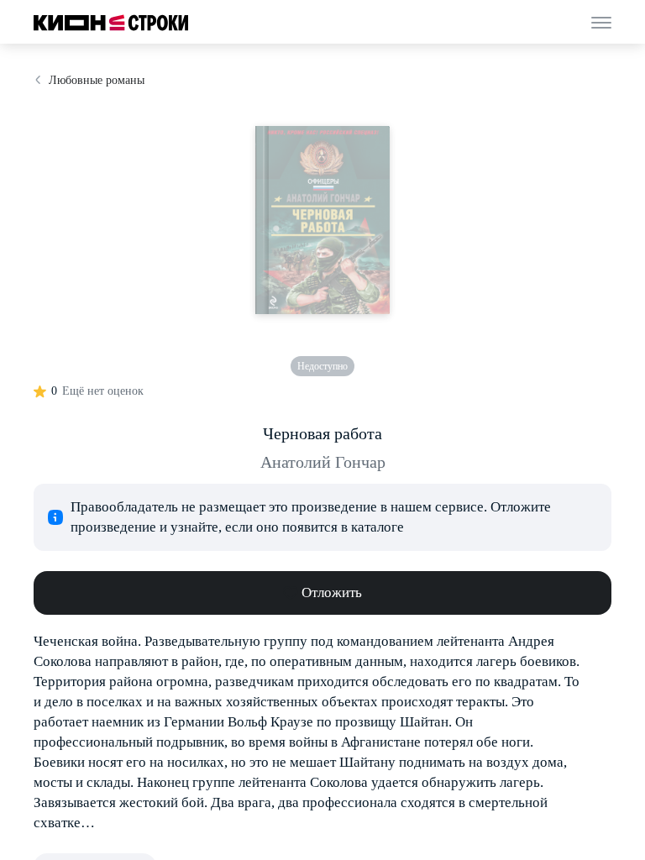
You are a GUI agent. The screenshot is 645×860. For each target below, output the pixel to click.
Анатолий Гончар (322, 462)
